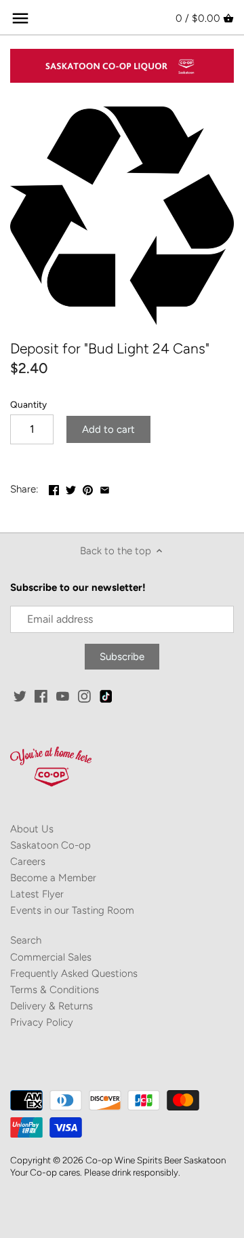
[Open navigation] (20, 18)
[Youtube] (62, 696)
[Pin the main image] (88, 488)
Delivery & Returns (51, 1006)
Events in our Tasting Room (72, 910)
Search (25, 940)
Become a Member (53, 878)
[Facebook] (41, 696)
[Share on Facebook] (54, 488)
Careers (27, 861)
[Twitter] (20, 696)
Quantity (28, 404)
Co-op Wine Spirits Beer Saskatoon (155, 1160)
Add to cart (108, 429)
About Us (32, 829)
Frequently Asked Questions (74, 973)
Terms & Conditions (54, 990)
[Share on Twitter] (71, 488)
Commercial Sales (51, 957)
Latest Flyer (37, 894)
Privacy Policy (41, 1022)
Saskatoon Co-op (50, 845)
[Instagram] (84, 696)
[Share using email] (105, 488)
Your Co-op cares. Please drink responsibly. (95, 1172)
